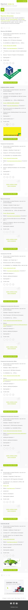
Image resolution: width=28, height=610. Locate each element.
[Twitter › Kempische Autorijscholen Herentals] (4, 448)
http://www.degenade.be (12, 48)
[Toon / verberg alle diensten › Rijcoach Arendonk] (15, 223)
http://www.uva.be (11, 488)
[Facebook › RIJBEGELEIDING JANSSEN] (7, 124)
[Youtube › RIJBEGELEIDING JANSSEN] (13, 124)
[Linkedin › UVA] (10, 502)
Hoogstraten (11, 476)
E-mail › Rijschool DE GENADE (9, 45)
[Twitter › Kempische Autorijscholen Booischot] (4, 339)
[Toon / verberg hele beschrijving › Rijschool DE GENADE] (15, 51)
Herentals (11, 422)
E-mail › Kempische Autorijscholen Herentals (12, 430)
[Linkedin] (17, 603)
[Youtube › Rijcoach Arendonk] (13, 232)
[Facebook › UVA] (7, 502)
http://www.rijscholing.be (12, 542)
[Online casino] (14, 580)
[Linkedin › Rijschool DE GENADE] (10, 63)
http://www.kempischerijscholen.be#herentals (16, 433)
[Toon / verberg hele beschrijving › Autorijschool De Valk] (15, 273)
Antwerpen (5, 37)
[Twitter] (11, 603)
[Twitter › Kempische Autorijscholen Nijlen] (4, 395)
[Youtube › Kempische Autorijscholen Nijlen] (13, 395)
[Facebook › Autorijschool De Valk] (7, 284)
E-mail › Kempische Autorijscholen (10, 158)
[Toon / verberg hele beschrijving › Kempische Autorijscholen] (15, 165)
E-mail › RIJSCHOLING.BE (9, 539)
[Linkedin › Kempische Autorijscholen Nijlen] (10, 395)
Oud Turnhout (11, 93)
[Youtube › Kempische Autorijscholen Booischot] (13, 339)
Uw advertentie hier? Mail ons (14, 593)
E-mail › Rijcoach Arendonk (9, 213)
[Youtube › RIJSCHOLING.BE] (13, 556)
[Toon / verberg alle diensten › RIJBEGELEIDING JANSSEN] (15, 113)
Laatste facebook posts (8, 118)
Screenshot (21, 48)
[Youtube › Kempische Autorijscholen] (13, 177)
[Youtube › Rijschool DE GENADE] (13, 63)
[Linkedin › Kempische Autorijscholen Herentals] (10, 448)
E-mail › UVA (6, 485)
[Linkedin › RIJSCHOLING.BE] (10, 556)
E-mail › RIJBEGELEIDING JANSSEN (11, 103)
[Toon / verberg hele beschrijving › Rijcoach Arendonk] (15, 219)
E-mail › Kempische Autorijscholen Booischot (12, 320)
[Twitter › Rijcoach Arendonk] (4, 232)
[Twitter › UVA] (4, 502)
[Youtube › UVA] (13, 502)
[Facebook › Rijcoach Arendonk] (7, 232)
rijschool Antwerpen (13, 19)
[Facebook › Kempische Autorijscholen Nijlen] (7, 395)
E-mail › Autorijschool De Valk (9, 268)
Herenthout (11, 150)
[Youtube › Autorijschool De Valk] (13, 284)
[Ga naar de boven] (26, 83)
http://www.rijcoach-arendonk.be (13, 215)
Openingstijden (7, 57)
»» (9, 28)
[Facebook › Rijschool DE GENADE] (7, 63)
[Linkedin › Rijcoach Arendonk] (10, 232)
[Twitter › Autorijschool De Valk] (4, 284)
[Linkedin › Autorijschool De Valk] (10, 284)
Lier (9, 260)
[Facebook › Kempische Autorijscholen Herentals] (7, 448)
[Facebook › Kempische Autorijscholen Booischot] (7, 339)
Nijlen (10, 367)
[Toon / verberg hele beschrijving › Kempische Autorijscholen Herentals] (15, 437)
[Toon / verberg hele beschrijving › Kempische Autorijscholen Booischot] (15, 328)
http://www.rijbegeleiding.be (12, 105)
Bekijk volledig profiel (10, 82)
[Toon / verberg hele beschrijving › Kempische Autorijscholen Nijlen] (15, 383)
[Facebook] (14, 603)
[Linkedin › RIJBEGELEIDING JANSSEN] (10, 124)
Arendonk (11, 205)
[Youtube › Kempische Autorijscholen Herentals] (13, 448)
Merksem (11, 37)
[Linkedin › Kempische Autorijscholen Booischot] (10, 339)
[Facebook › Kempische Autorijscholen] (7, 177)
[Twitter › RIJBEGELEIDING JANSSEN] (4, 124)
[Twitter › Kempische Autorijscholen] (4, 177)
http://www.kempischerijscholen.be (14, 160)
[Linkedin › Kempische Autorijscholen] (10, 177)
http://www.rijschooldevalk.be (13, 270)
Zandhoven (11, 530)
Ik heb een (22, 1)
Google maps (16, 37)
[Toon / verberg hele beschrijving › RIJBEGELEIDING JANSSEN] (15, 109)
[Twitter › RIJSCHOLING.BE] (4, 556)
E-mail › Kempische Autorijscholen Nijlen (11, 375)
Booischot (11, 312)
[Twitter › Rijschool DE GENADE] (4, 63)
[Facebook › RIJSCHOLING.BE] (7, 556)
